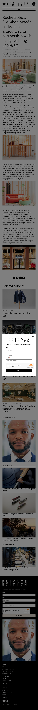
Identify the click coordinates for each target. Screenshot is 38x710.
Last (7, 352)
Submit (19, 370)
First (7, 347)
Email (7, 358)
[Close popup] (33, 336)
